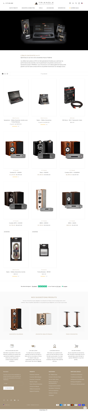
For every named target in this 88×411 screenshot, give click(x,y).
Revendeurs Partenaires (54, 388)
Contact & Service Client (55, 377)
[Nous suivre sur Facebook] (4, 400)
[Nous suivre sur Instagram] (11, 400)
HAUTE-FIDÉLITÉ (13, 7)
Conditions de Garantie (76, 377)
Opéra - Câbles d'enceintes (44, 120)
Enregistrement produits (55, 385)
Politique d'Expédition (76, 381)
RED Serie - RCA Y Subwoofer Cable (72, 120)
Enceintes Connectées (35, 379)
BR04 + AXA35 (72, 223)
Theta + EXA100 (44, 172)
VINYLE (40, 7)
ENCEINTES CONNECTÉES (28, 7)
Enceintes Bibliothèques (35, 377)
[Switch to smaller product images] (5, 74)
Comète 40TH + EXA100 (15, 223)
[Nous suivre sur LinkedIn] (18, 400)
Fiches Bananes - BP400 (44, 272)
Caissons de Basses (34, 386)
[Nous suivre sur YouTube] (14, 400)
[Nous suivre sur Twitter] (7, 400)
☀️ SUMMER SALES (74, 7)
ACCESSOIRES (50, 7)
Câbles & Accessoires (35, 388)
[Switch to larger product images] (2, 74)
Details (39, 361)
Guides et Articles (53, 393)
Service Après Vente (54, 379)
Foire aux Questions (53, 390)
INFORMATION (61, 7)
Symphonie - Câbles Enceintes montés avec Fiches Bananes (16, 121)
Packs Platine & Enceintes (36, 384)
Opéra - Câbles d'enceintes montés (15, 272)
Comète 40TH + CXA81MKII (72, 172)
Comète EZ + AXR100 (16, 172)
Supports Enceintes (34, 391)
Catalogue (51, 395)
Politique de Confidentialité (77, 379)
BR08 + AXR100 (44, 223)
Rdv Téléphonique (53, 374)
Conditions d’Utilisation (76, 374)
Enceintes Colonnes (34, 374)
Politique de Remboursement (78, 384)
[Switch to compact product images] (7, 74)
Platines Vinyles (33, 381)
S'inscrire (8, 388)
